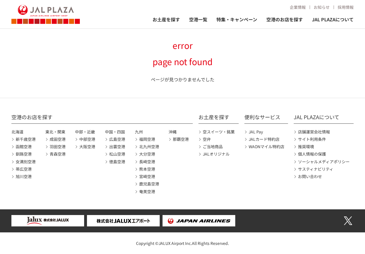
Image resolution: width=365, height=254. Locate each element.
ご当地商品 (213, 146)
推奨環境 (306, 146)
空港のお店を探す (284, 19)
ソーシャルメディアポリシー (324, 161)
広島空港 (117, 139)
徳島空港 (117, 161)
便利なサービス (262, 117)
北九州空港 (149, 146)
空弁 (207, 139)
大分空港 (147, 154)
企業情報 (298, 7)
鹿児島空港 (149, 184)
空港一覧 (198, 19)
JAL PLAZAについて (333, 19)
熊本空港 (147, 169)
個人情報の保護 (312, 154)
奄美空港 (147, 191)
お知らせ (322, 7)
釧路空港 (24, 154)
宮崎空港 (147, 176)
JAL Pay (256, 132)
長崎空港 (147, 161)
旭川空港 (24, 176)
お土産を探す (166, 19)
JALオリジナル (216, 154)
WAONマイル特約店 (266, 146)
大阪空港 (87, 146)
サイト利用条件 (312, 139)
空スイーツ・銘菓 (219, 132)
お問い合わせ (310, 176)
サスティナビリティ (315, 169)
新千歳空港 (26, 139)
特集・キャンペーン (236, 19)
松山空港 (117, 154)
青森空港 (58, 154)
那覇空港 (181, 139)
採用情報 (346, 7)
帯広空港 (24, 169)
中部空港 (87, 139)
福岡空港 (147, 139)
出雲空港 (117, 146)
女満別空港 (26, 161)
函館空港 (24, 146)
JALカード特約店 (264, 139)
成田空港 (58, 139)
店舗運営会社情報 (314, 132)
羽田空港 (58, 146)
